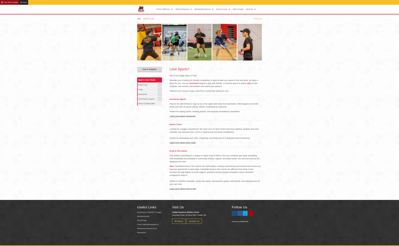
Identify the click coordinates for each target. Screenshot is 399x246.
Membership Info (143, 216)
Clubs (140, 89)
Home (139, 18)
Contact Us (194, 221)
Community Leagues (146, 99)
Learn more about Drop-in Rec (183, 189)
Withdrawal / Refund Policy (147, 228)
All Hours (178, 221)
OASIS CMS (244, 221)
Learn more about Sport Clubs (183, 143)
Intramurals (142, 94)
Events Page (142, 220)
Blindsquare (142, 232)
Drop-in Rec (143, 85)
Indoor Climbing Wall (146, 103)
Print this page (258, 19)
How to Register (149, 69)
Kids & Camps (238, 9)
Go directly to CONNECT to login (149, 212)
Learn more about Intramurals (183, 116)
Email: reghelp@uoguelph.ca (148, 224)
